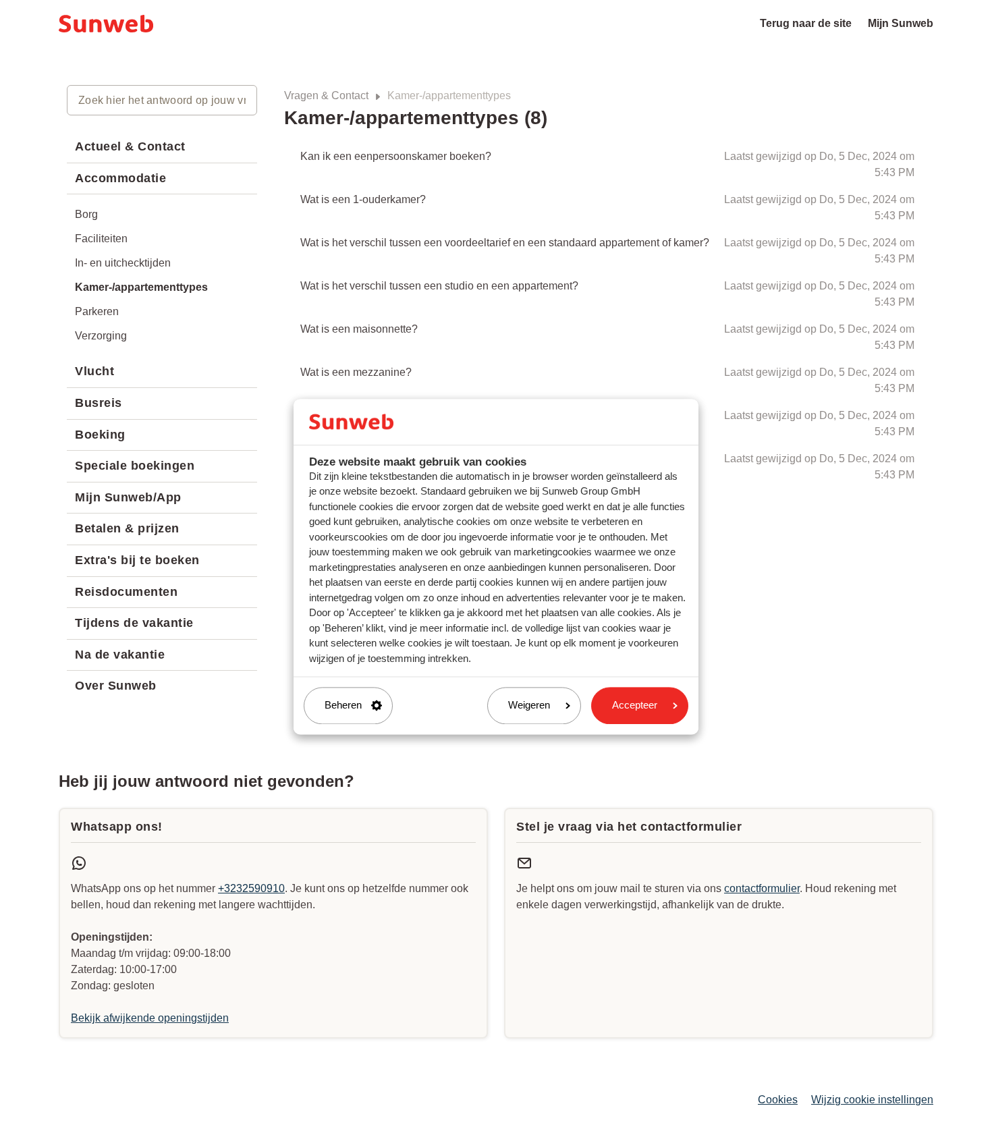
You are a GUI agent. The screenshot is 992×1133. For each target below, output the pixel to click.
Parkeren (97, 311)
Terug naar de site (806, 23)
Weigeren (529, 705)
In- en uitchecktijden (123, 263)
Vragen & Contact (326, 95)
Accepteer (634, 705)
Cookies (778, 1099)
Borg (86, 214)
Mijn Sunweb (900, 23)
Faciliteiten (101, 238)
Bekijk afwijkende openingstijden (150, 1018)
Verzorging (101, 335)
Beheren (343, 705)
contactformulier (762, 888)
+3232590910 (251, 888)
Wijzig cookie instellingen (872, 1099)
